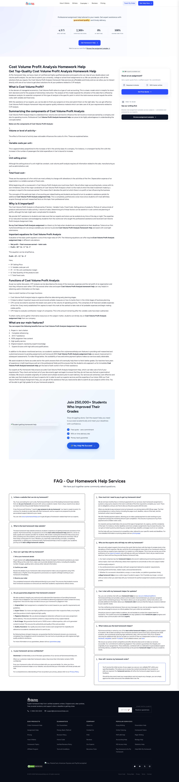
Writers (74, 3)
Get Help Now (145, 3)
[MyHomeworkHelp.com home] (32, 700)
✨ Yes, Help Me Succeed (83, 445)
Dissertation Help (140, 725)
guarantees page (55, 641)
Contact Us (90, 730)
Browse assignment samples (143, 117)
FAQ (87, 735)
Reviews (95, 3)
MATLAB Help (120, 735)
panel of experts (115, 553)
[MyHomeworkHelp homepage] (34, 3)
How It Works (64, 3)
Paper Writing (139, 735)
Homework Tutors (141, 730)
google (160, 636)
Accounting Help (121, 739)
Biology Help (139, 739)
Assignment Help (33, 730)
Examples (83, 3)
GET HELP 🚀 (125, 710)
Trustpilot (120, 638)
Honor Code (61, 739)
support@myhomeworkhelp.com (57, 711)
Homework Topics (33, 744)
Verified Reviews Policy (64, 744)
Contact (149, 774)
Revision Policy (62, 735)
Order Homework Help (34, 725)
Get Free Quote (143, 92)
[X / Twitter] (145, 766)
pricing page (136, 533)
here (143, 638)
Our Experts (90, 744)
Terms (143, 774)
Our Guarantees (62, 725)
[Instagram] (150, 766)
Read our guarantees (142, 710)
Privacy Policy (74, 672)
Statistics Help (139, 744)
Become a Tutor (91, 749)
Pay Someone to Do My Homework (123, 750)
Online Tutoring (121, 730)
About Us (89, 725)
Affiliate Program (32, 749)
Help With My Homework (143, 749)
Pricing (102, 3)
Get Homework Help (88, 43)
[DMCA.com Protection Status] (35, 766)
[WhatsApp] (135, 766)
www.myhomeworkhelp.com (31, 517)
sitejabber (108, 638)
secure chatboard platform (147, 596)
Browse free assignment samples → (98, 48)
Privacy (138, 774)
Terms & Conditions (63, 749)
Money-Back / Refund (64, 730)
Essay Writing (120, 725)
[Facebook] (140, 766)
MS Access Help (121, 744)
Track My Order (129, 3)
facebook (101, 638)
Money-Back (130, 774)
